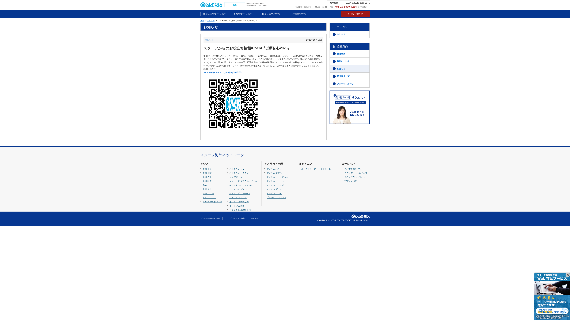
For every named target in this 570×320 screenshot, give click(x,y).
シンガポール (235, 177)
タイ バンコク (209, 197)
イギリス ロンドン (352, 169)
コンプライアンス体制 (235, 218)
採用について (343, 61)
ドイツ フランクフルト (354, 177)
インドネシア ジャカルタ (241, 185)
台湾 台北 (207, 189)
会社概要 (341, 53)
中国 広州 (207, 177)
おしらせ (209, 40)
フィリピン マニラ (238, 197)
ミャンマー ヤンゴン (212, 201)
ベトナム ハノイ (236, 169)
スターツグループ (345, 84)
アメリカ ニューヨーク (277, 181)
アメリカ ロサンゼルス (277, 177)
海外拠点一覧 (343, 76)
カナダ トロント (274, 193)
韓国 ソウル (208, 193)
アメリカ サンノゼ (275, 185)
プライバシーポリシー (210, 218)
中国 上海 (207, 169)
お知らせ (341, 69)
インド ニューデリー (239, 201)
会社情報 (255, 218)
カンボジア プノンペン (240, 189)
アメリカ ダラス (274, 189)
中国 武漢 (207, 181)
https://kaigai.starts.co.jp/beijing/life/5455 (223, 72)
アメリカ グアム (274, 173)
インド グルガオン (238, 206)
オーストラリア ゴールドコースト (317, 169)
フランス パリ (350, 181)
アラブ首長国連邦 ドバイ (241, 210)
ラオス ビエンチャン (239, 193)
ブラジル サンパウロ (276, 197)
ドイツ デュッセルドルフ (355, 173)
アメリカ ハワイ (274, 169)
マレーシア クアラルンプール (243, 181)
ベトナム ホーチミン (239, 173)
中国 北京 (207, 173)
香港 (205, 185)
